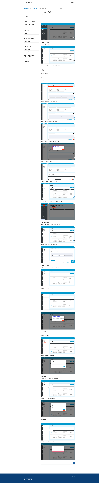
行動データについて (27, 43)
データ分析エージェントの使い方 (29, 21)
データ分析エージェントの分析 (29, 24)
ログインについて (27, 30)
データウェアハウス (43, 8)
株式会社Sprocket (73, 2)
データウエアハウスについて (35, 8)
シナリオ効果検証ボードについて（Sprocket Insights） (29, 52)
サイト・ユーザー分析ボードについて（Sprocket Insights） (30, 56)
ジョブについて (26, 33)
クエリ (26, 17)
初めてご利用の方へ (27, 35)
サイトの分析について (27, 46)
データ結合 (27, 16)
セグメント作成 (27, 15)
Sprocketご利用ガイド (27, 8)
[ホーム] (24, 2)
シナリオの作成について (28, 41)
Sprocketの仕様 (26, 59)
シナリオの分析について (28, 49)
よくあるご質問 (26, 61)
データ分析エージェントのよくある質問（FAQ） (31, 27)
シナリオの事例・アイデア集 (29, 38)
